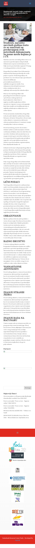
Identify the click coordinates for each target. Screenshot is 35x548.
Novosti (19, 17)
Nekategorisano (13, 17)
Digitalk (17, 540)
